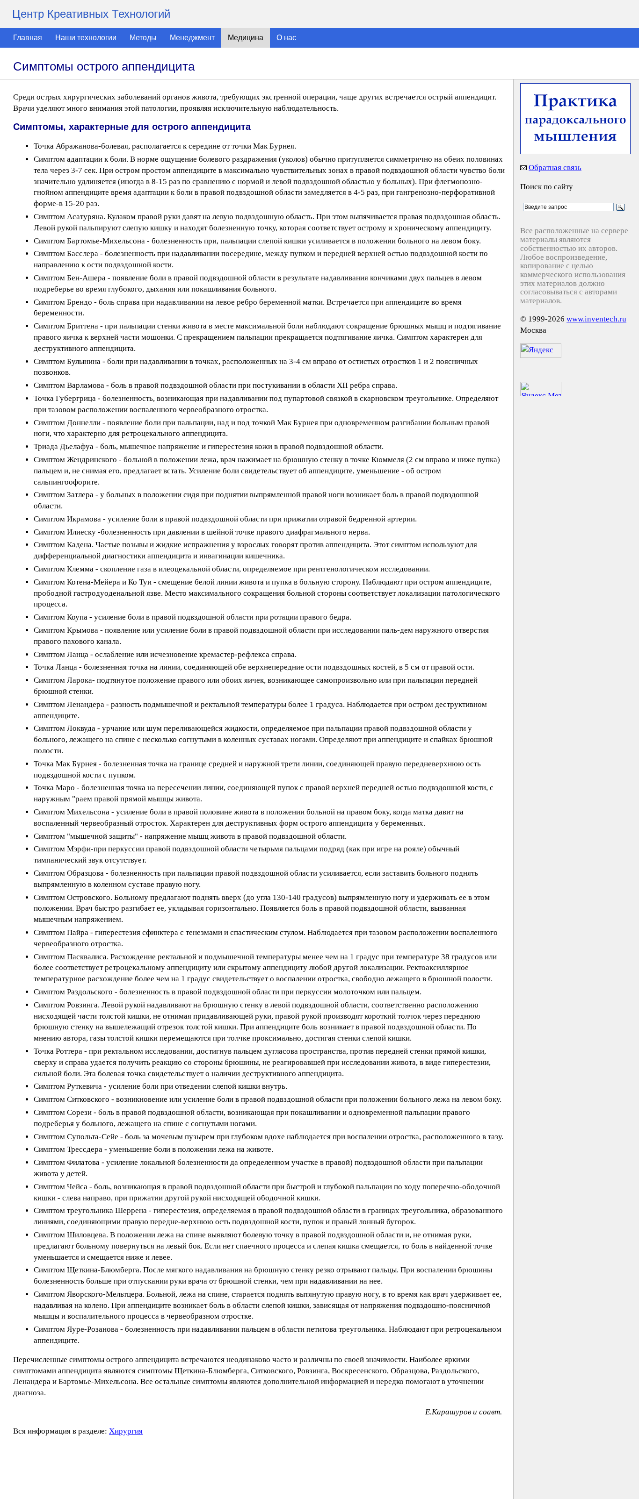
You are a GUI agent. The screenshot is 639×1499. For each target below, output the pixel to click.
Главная (27, 38)
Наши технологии (85, 38)
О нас (286, 38)
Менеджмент (192, 38)
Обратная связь (555, 167)
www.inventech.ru (596, 318)
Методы (143, 38)
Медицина (245, 38)
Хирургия (126, 1431)
